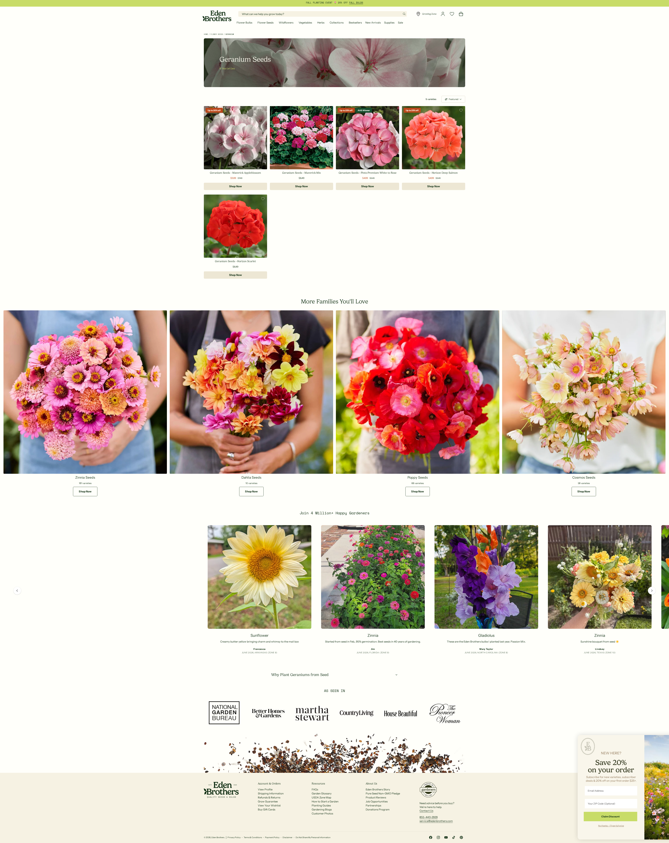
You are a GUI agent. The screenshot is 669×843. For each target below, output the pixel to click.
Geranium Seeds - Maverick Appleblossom (235, 172)
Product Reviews (376, 803)
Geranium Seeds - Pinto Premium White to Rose (368, 172)
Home (206, 34)
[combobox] (322, 14)
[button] (245, 22)
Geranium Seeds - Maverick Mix (301, 172)
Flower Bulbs (244, 22)
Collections (336, 22)
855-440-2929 (428, 822)
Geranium (229, 34)
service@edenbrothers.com (436, 826)
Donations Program (378, 815)
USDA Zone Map (321, 803)
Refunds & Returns (269, 803)
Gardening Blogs (322, 815)
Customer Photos (322, 819)
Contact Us (426, 816)
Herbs (320, 22)
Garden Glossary (322, 799)
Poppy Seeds (417, 477)
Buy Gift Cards (266, 815)
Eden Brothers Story (378, 795)
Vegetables (305, 22)
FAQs (315, 795)
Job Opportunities (377, 807)
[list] (334, 591)
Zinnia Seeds (85, 477)
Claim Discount (598, 816)
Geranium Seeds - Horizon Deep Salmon (433, 172)
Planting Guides (321, 811)
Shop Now (235, 186)
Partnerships (373, 811)
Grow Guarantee (268, 807)
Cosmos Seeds (583, 477)
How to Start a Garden (325, 807)
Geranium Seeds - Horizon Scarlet (235, 261)
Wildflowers (286, 22)
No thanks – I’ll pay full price (599, 825)
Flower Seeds (265, 22)
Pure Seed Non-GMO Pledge (383, 799)
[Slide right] (652, 593)
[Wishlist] (452, 14)
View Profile (265, 795)
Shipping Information (271, 799)
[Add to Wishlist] (263, 110)
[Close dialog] (661, 739)
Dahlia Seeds (251, 477)
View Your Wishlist (269, 811)
